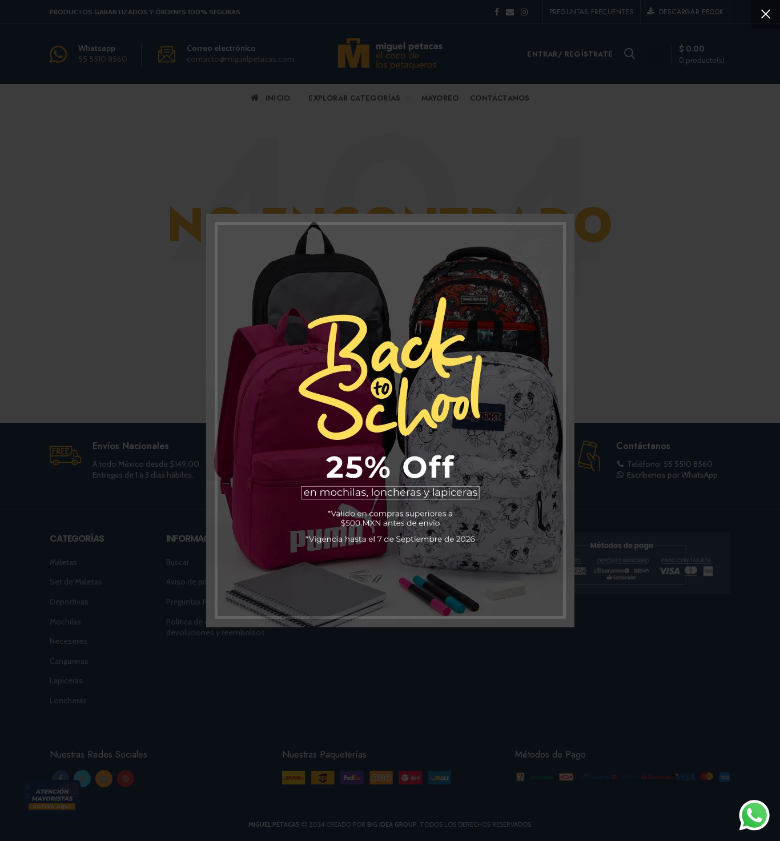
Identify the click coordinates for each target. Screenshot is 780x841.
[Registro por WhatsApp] (754, 815)
